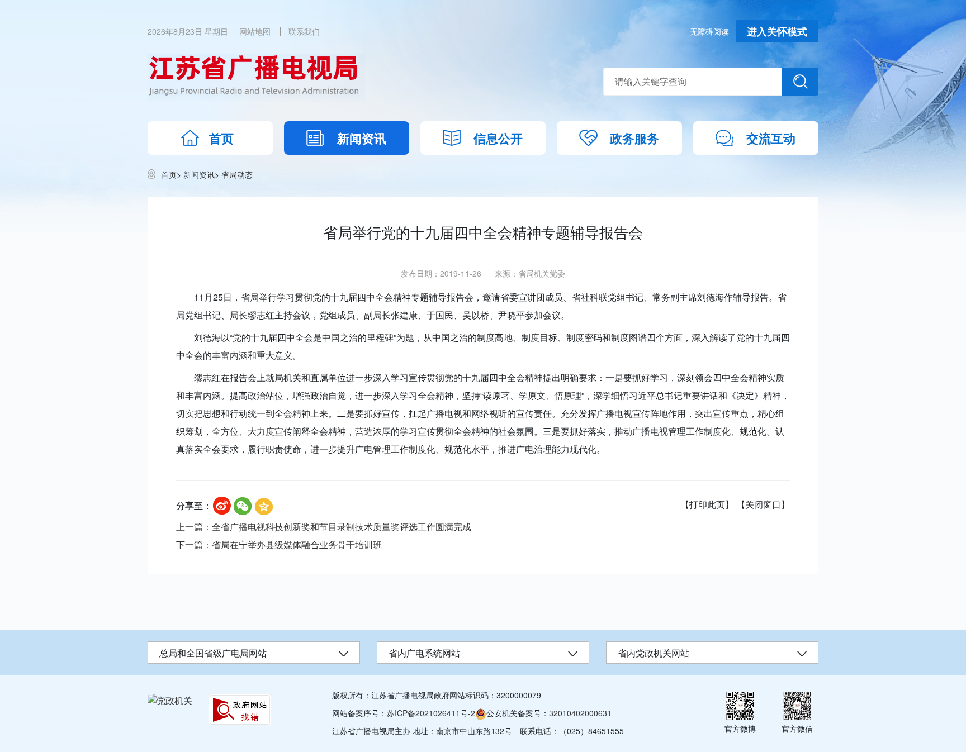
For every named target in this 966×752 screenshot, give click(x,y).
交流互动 (770, 138)
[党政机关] (170, 700)
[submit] (800, 82)
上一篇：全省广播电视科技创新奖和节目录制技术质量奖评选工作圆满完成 (323, 526)
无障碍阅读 (709, 31)
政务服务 (634, 138)
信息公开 (498, 138)
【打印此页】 (707, 504)
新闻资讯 (361, 138)
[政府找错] (240, 709)
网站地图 (255, 31)
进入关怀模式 (777, 31)
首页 (221, 138)
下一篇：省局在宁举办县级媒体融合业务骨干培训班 (279, 544)
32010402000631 (580, 712)
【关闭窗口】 (763, 504)
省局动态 (237, 174)
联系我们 (304, 31)
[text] (692, 82)
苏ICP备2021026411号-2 (431, 712)
